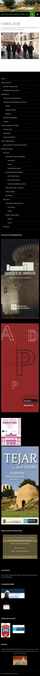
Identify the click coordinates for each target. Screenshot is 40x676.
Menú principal (37, 14)
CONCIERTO (11, 160)
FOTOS (9, 164)
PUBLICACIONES (6, 82)
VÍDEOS (9, 219)
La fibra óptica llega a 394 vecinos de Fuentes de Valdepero (20, 28)
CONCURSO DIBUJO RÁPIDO (14, 172)
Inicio (3, 79)
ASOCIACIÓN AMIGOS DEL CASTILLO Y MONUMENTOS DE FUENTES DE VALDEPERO (15, 14)
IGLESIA (7, 106)
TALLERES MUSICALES (13, 168)
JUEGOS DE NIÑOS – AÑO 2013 (14, 188)
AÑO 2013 (6, 153)
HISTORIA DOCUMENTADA (11, 90)
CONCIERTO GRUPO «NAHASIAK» (15, 156)
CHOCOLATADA (10, 191)
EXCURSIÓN (9, 195)
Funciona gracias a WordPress (9, 673)
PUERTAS (6, 121)
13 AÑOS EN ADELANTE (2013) (16, 184)
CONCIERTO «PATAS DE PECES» (14, 203)
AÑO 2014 (6, 199)
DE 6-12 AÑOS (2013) (13, 180)
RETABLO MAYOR (10, 110)
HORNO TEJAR (7, 129)
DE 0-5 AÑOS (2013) (13, 176)
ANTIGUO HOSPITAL (9, 137)
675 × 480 (17, 28)
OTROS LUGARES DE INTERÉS (9, 125)
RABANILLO (6, 133)
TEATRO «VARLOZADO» (12, 215)
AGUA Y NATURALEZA (7, 141)
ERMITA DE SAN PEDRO (10, 117)
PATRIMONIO (5, 94)
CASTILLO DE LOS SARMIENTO (12, 98)
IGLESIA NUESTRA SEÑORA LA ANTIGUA (15, 102)
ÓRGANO (8, 114)
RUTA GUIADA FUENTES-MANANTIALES (15, 145)
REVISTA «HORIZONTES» (10, 86)
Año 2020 (6, 227)
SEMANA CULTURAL (7, 149)
